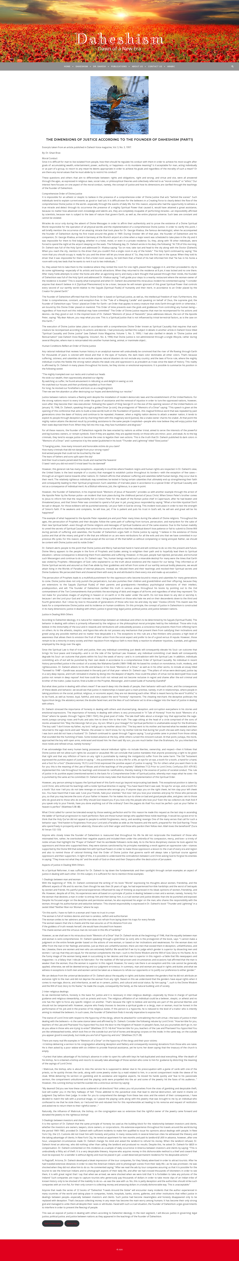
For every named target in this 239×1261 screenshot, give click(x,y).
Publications (119, 66)
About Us (137, 66)
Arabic (171, 66)
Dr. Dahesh (99, 66)
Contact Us (155, 66)
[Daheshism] (119, 31)
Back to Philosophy (53, 1223)
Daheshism (82, 66)
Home (67, 66)
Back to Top (72, 1223)
